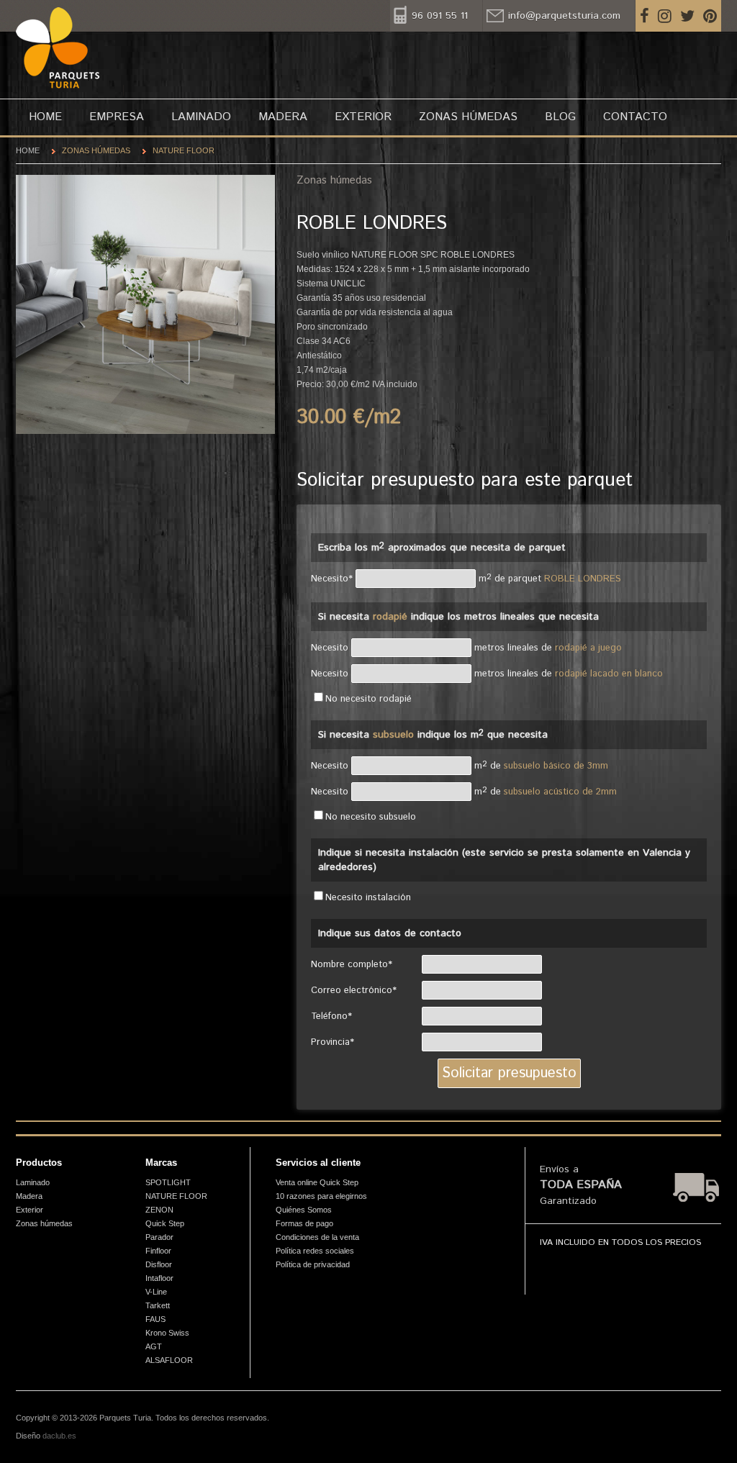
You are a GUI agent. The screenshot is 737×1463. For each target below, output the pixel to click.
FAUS (155, 1319)
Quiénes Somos (304, 1209)
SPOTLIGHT (168, 1182)
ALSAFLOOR (169, 1360)
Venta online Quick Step (317, 1182)
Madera (282, 117)
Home (45, 117)
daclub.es (59, 1435)
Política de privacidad (313, 1264)
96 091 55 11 (440, 16)
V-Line (156, 1291)
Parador (159, 1237)
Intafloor (159, 1278)
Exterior (363, 117)
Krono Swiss (167, 1332)
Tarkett (157, 1305)
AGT (153, 1346)
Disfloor (158, 1264)
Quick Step (164, 1223)
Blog (560, 117)
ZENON (159, 1209)
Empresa (116, 117)
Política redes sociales (315, 1250)
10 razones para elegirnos (321, 1196)
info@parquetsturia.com (564, 16)
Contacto (635, 117)
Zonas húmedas (468, 117)
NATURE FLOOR (183, 150)
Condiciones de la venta (317, 1237)
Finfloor (158, 1250)
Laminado (201, 117)
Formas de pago (304, 1223)
